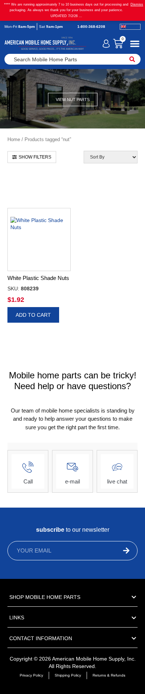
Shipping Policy (68, 675)
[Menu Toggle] (135, 44)
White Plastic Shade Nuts (38, 278)
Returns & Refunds (109, 675)
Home (13, 139)
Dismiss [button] (136, 4)
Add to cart (33, 315)
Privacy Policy (31, 675)
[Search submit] (132, 59)
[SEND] (113, 550)
